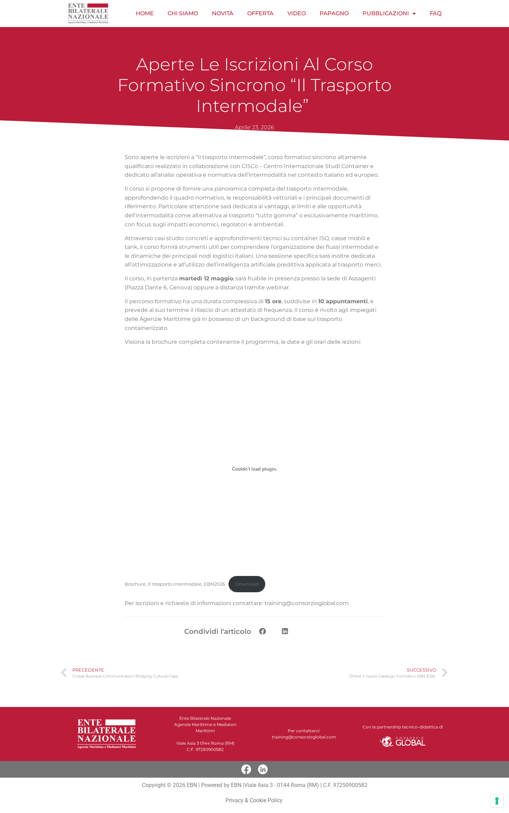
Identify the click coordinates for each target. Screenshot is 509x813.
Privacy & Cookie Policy (254, 800)
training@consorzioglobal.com (307, 603)
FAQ (435, 13)
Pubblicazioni (386, 13)
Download (247, 584)
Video (296, 13)
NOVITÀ (222, 13)
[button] (262, 631)
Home (145, 13)
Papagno (334, 13)
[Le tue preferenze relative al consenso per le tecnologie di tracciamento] (496, 800)
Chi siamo (183, 13)
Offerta (260, 13)
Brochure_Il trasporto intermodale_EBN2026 (175, 584)
